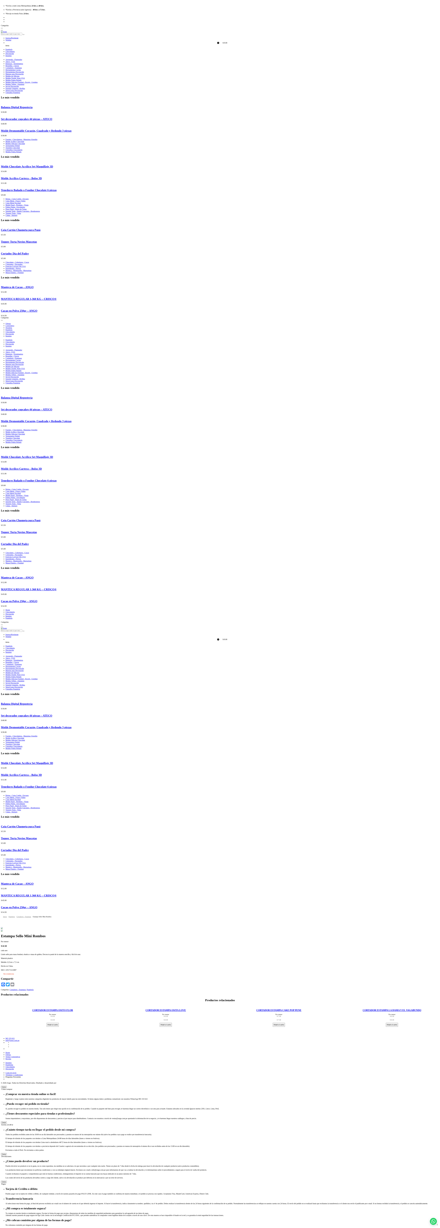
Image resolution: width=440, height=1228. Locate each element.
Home (8, 610)
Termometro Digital (13, 146)
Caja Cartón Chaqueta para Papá (20, 229)
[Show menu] (2, 28)
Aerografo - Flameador (14, 60)
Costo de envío (11, 1073)
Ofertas (8, 324)
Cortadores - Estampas (14, 68)
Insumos (9, 56)
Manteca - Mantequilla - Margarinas (18, 271)
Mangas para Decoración (15, 74)
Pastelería (9, 49)
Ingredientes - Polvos (13, 268)
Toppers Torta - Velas (13, 213)
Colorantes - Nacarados (14, 264)
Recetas (8, 1059)
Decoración (10, 54)
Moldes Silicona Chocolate (15, 144)
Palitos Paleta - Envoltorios (15, 207)
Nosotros (9, 328)
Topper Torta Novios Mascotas (19, 241)
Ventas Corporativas (13, 1057)
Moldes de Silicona (12, 76)
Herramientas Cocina (13, 70)
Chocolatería (10, 52)
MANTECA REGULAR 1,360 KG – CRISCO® (28, 298)
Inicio (5, 917)
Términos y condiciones (14, 1075)
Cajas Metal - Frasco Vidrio (15, 201)
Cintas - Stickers (11, 215)
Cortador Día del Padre (15, 253)
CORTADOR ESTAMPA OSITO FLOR (52, 1010)
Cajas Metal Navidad (13, 203)
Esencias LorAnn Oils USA (16, 266)
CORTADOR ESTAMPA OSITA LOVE (166, 1010)
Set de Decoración (12, 86)
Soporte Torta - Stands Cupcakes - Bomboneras (23, 211)
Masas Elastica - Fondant (15, 273)
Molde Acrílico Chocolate (15, 142)
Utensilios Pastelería (13, 93)
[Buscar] (23, 34)
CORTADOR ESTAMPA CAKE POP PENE (278, 1010)
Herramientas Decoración (15, 72)
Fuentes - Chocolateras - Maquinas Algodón (21, 139)
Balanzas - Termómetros (14, 64)
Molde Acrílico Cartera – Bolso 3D (21, 178)
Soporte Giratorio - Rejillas (15, 88)
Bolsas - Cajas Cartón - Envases (17, 199)
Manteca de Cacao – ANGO (17, 287)
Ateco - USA (10, 62)
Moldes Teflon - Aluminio (15, 84)
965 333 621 (10, 1038)
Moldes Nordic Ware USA (15, 78)
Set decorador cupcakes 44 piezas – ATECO (26, 119)
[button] (433, 1221)
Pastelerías (9, 1065)
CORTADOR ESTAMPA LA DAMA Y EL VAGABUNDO (392, 1010)
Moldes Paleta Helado (13, 80)
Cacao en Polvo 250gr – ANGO (19, 310)
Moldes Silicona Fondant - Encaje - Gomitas (22, 82)
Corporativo (10, 326)
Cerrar (4, 1087)
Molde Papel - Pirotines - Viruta (17, 205)
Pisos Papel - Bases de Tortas (16, 209)
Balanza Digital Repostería (17, 107)
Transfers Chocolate (13, 148)
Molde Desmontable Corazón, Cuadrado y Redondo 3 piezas (36, 130)
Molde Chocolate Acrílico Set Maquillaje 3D (27, 166)
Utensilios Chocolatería (14, 150)
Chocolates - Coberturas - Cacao (17, 262)
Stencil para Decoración (14, 90)
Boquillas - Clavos (12, 66)
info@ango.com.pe (12, 1040)
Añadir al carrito (52, 1025)
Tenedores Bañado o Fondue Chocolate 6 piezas (29, 190)
